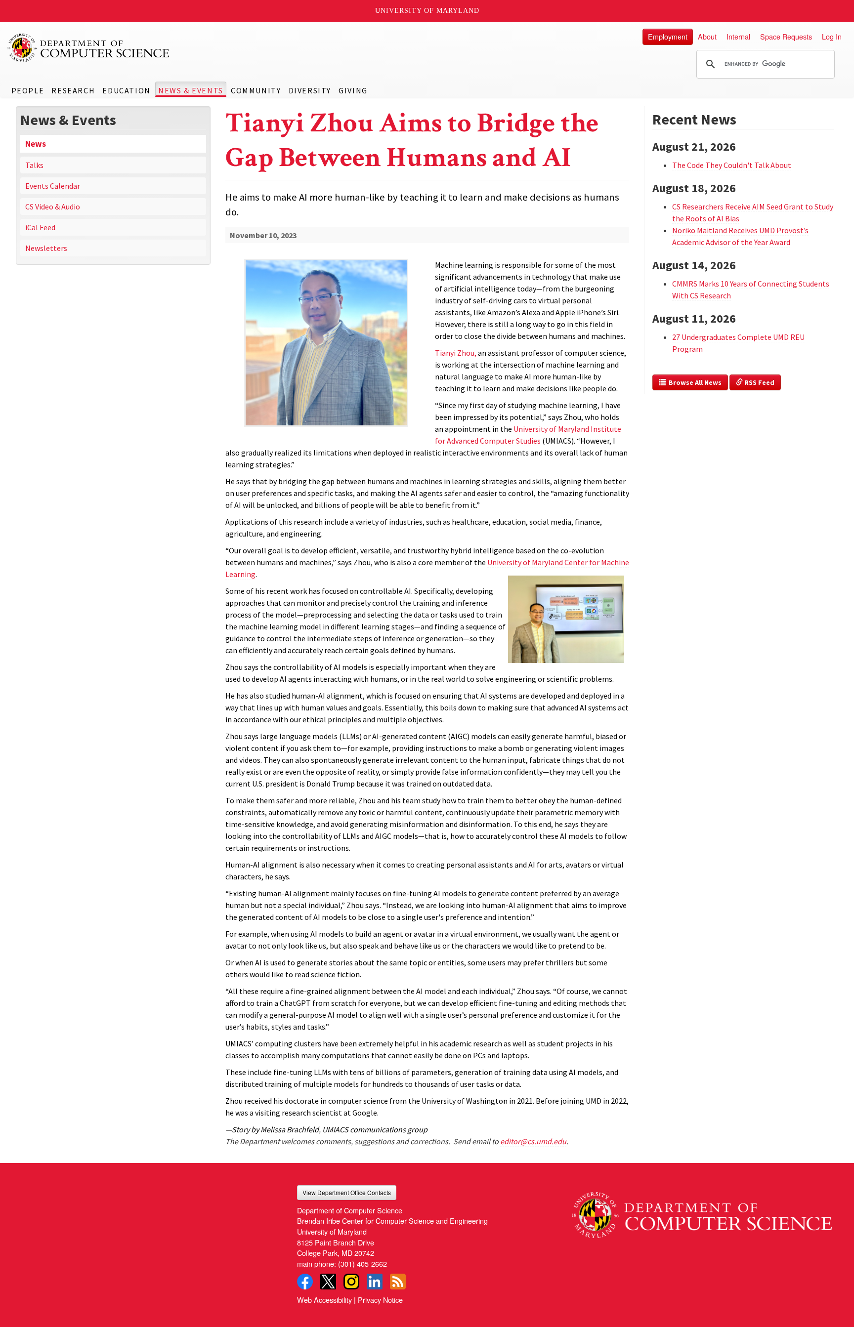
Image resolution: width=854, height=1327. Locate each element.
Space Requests (786, 36)
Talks (34, 165)
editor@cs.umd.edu (533, 1141)
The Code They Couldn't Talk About (731, 165)
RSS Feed (758, 382)
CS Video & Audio (52, 206)
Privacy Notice (380, 1299)
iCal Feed (40, 227)
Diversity (310, 90)
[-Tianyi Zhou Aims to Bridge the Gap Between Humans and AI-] (326, 343)
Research (73, 90)
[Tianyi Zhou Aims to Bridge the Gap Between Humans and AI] (326, 427)
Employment (667, 36)
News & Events (190, 90)
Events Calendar (52, 186)
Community (256, 90)
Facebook (305, 1281)
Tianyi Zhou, (455, 353)
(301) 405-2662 (362, 1263)
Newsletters (46, 248)
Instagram (351, 1281)
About (707, 36)
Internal (738, 36)
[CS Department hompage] (702, 1212)
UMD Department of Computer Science (89, 48)
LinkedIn (375, 1281)
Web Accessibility (324, 1299)
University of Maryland (427, 10)
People (27, 90)
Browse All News (694, 382)
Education (126, 90)
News (35, 143)
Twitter (328, 1281)
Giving (353, 90)
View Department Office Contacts (346, 1192)
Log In (832, 36)
